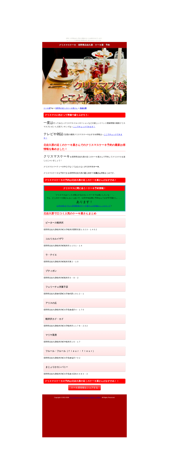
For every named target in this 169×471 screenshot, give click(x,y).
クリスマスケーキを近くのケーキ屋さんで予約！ (85, 397)
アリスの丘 (51, 303)
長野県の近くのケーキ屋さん (66, 108)
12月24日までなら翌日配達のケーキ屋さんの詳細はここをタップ (84, 206)
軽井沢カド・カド (55, 319)
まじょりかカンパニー (57, 367)
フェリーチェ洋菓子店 (57, 287)
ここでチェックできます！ (84, 127)
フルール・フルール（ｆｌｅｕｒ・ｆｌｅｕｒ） (70, 351)
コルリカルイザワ (55, 239)
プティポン (51, 271)
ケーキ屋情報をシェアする (84, 387)
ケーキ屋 (47, 108)
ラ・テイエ (51, 255)
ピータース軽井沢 (55, 222)
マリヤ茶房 (51, 335)
